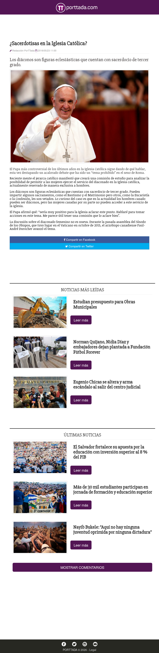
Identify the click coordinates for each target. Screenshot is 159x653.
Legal (92, 650)
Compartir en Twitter (81, 246)
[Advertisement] (79, 27)
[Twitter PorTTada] (74, 644)
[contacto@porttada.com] (95, 644)
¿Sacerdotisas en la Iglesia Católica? (48, 43)
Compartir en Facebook (80, 240)
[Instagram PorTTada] (85, 644)
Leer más (81, 319)
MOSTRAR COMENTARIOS (82, 567)
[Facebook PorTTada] (64, 644)
